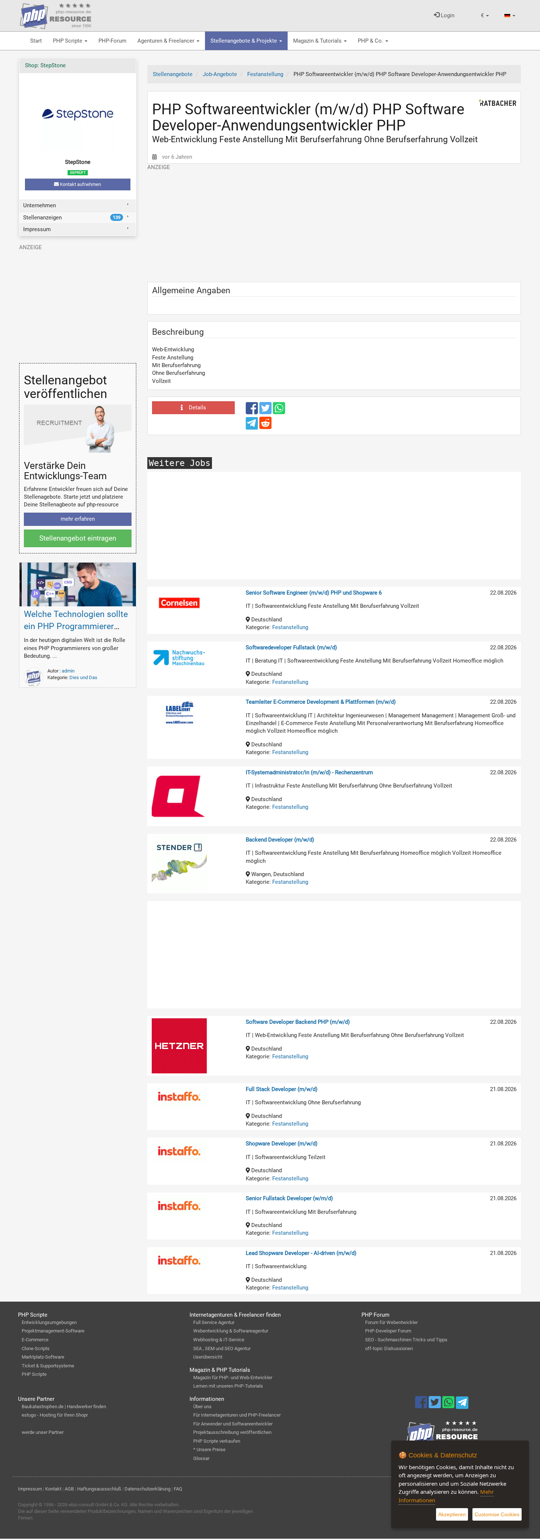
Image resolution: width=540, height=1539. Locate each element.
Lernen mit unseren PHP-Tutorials (228, 1386)
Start (36, 40)
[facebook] (252, 411)
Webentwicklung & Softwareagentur (230, 1331)
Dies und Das (83, 677)
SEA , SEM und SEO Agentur (222, 1348)
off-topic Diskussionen (389, 1348)
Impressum (37, 229)
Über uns (202, 1406)
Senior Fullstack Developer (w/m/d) (289, 1198)
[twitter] (266, 411)
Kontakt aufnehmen (80, 184)
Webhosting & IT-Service (218, 1339)
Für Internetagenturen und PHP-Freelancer (237, 1415)
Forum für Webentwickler (391, 1322)
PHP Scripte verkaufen (216, 1441)
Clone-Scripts (36, 1348)
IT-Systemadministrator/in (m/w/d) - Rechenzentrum (309, 772)
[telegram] (252, 425)
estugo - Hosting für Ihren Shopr (55, 1415)
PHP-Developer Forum (388, 1331)
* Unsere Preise (209, 1449)
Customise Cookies (497, 1514)
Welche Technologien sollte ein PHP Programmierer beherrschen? (76, 626)
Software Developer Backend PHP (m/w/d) (298, 1022)
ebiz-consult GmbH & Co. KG (98, 1504)
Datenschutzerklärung (147, 1489)
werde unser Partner (43, 1432)
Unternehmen (39, 205)
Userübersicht (207, 1357)
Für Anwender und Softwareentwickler (233, 1424)
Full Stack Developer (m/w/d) (281, 1089)
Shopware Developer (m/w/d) (281, 1143)
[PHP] (55, 14)
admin (68, 671)
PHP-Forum (112, 40)
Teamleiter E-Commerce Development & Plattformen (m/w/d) (321, 702)
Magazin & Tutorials (318, 40)
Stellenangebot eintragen (77, 538)
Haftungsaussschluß (99, 1489)
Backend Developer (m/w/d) (280, 839)
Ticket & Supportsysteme (48, 1365)
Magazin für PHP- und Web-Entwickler (232, 1377)
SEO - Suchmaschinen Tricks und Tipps (406, 1339)
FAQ (178, 1489)
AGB (69, 1489)
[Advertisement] (334, 222)
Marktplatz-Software (43, 1357)
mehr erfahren (78, 519)
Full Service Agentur (213, 1322)
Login (446, 15)
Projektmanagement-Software (53, 1331)
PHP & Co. (371, 40)
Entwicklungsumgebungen (49, 1322)
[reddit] (265, 426)
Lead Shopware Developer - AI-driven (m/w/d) (301, 1253)
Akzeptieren (452, 1514)
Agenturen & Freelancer (166, 40)
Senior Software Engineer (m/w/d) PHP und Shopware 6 (314, 592)
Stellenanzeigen (71, 217)
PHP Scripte (68, 40)
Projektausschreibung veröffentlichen (232, 1432)
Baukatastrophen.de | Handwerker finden (64, 1406)
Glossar (201, 1458)
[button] (484, 15)
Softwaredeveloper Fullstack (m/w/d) (291, 647)
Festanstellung (290, 627)
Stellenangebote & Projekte (244, 40)
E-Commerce (35, 1339)
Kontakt (53, 1489)
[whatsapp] (279, 411)
